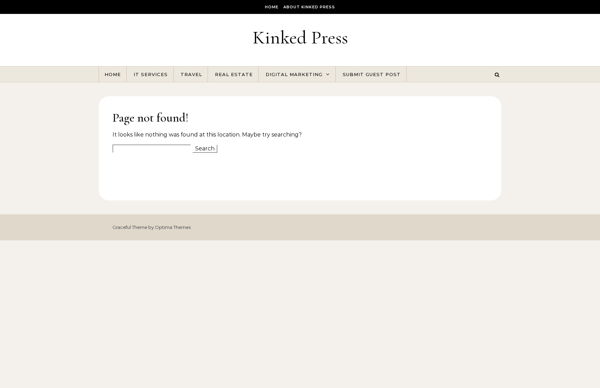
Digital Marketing (294, 74)
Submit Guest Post (372, 74)
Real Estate (234, 74)
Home (271, 7)
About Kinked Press (309, 7)
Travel (191, 74)
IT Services (151, 74)
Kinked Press (300, 37)
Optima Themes (173, 227)
